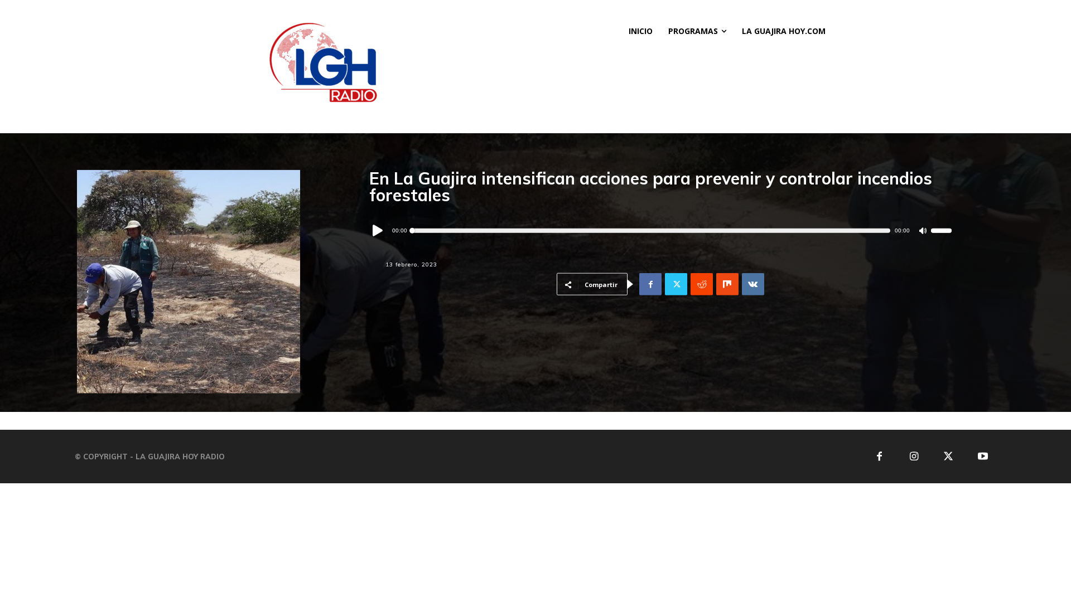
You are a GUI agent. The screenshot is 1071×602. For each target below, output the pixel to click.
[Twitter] (676, 284)
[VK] (753, 284)
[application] (660, 231)
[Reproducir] (378, 231)
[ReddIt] (702, 284)
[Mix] (727, 284)
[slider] (941, 231)
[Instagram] (914, 457)
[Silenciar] (923, 230)
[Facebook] (650, 284)
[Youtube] (983, 457)
